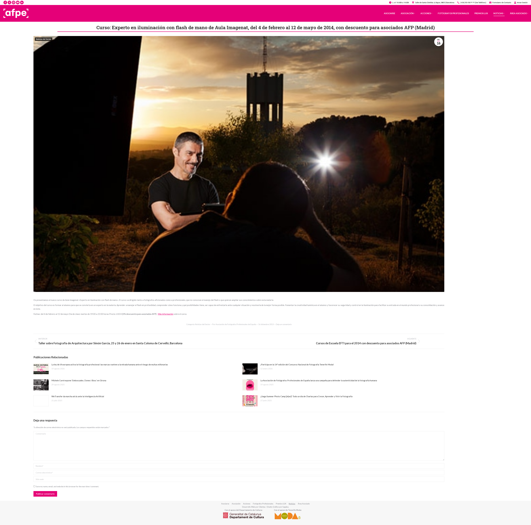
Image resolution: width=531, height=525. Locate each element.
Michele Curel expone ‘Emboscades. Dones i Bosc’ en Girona (78, 380)
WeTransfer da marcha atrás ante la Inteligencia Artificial (77, 396)
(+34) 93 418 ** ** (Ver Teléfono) (473, 3)
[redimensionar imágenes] (41, 368)
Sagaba (285, 507)
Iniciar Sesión (522, 3)
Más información (165, 314)
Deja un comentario (284, 324)
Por (234, 324)
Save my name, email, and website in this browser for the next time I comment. (67, 486)
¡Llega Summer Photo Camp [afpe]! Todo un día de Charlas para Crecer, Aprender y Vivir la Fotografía (306, 396)
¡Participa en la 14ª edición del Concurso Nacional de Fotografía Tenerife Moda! (297, 364)
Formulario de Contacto (501, 3)
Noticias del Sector (43, 39)
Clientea (262, 507)
